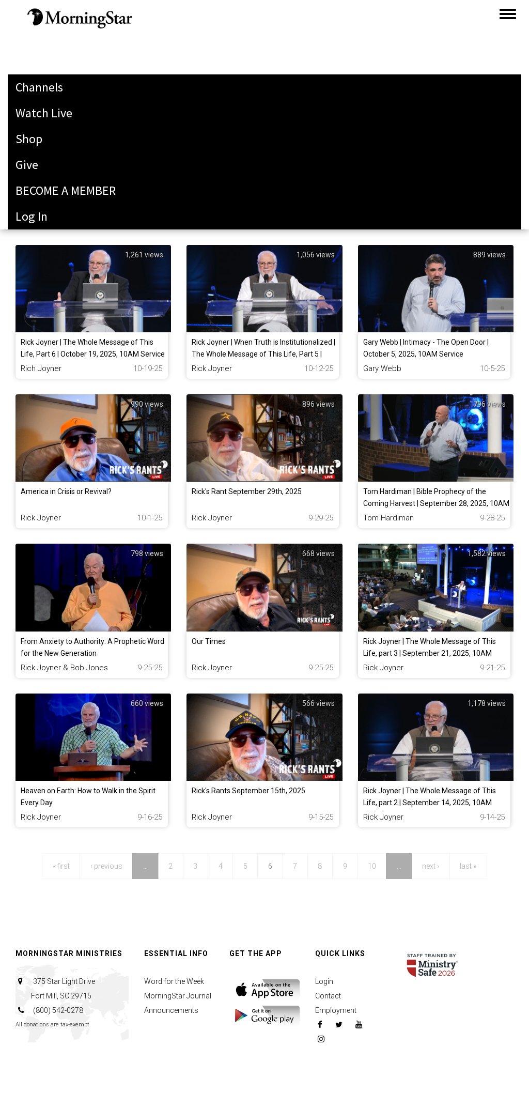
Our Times (209, 641)
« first (61, 866)
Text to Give (46, 44)
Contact (328, 996)
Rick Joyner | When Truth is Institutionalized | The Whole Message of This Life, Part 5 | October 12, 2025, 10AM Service (263, 354)
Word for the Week (174, 981)
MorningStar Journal (177, 996)
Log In (31, 216)
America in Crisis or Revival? (66, 491)
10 (372, 866)
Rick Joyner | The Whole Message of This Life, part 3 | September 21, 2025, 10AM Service (429, 653)
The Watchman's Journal (80, 69)
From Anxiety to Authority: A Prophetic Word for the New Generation (92, 647)
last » (468, 866)
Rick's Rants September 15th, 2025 (248, 791)
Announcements (171, 1010)
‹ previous (106, 866)
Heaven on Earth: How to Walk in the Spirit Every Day (88, 797)
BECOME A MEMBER (65, 190)
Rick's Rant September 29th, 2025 (247, 491)
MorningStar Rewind (67, 147)
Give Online (44, 18)
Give (26, 165)
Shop (28, 139)
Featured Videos (57, 173)
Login (324, 981)
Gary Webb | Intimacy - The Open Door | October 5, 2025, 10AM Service (426, 348)
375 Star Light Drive (63, 988)
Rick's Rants (46, 95)
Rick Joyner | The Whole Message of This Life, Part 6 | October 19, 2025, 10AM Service (93, 348)
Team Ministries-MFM (70, 121)
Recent (33, 199)
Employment (335, 1010)
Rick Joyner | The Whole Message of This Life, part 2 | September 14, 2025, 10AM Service (429, 803)
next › (430, 866)
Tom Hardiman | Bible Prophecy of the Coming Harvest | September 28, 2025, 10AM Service (436, 503)
